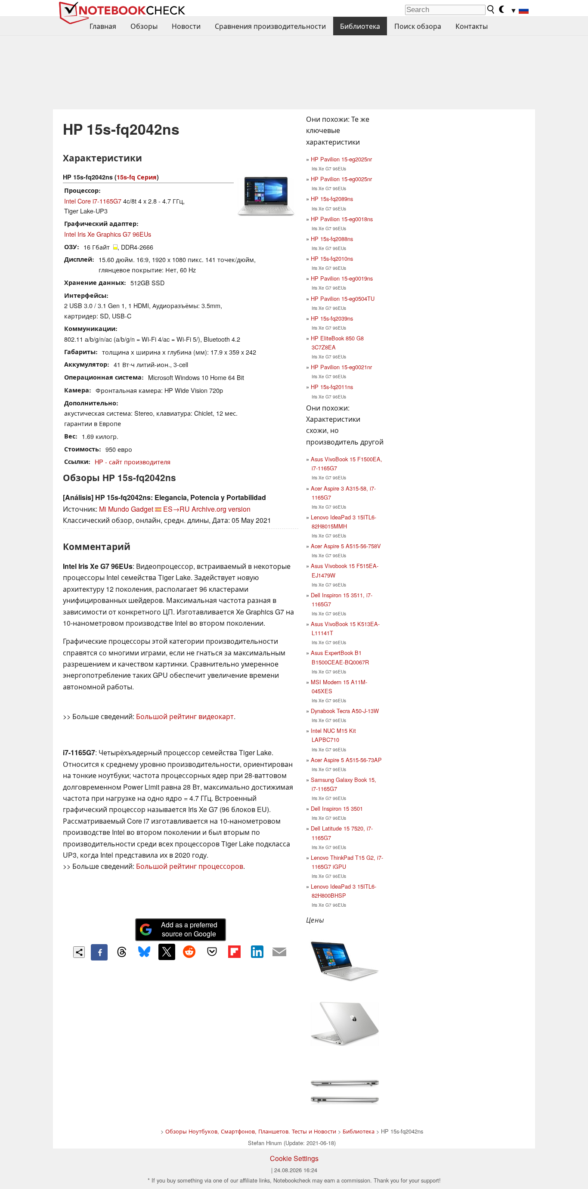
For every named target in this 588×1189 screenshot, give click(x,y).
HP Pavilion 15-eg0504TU (342, 298)
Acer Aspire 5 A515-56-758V (346, 546)
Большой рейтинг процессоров (189, 866)
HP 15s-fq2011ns (332, 387)
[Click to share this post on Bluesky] (144, 952)
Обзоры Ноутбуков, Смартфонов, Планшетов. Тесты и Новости (250, 1131)
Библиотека (360, 26)
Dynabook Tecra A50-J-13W (345, 711)
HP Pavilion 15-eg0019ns (342, 278)
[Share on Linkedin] (257, 952)
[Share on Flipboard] (234, 952)
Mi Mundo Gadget (126, 509)
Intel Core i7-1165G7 (92, 200)
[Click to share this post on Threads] (122, 952)
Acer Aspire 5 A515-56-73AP (346, 760)
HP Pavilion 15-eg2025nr (341, 159)
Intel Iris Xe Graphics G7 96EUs (107, 233)
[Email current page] (279, 952)
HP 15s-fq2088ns (332, 239)
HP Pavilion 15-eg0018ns (342, 219)
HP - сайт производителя (132, 461)
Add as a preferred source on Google (189, 929)
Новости (186, 26)
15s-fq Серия (137, 177)
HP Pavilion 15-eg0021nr (341, 367)
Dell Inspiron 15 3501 (337, 808)
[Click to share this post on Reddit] (189, 952)
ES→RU (176, 509)
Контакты (471, 26)
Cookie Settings (294, 1158)
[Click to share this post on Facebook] (99, 952)
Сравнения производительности (270, 26)
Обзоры (144, 26)
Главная (103, 26)
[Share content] (79, 952)
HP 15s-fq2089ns (332, 199)
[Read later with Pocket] (212, 952)
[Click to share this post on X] (166, 952)
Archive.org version (221, 509)
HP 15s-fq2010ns (332, 258)
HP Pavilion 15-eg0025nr (341, 179)
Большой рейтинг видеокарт (185, 716)
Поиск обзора (417, 26)
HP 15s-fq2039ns (332, 318)
